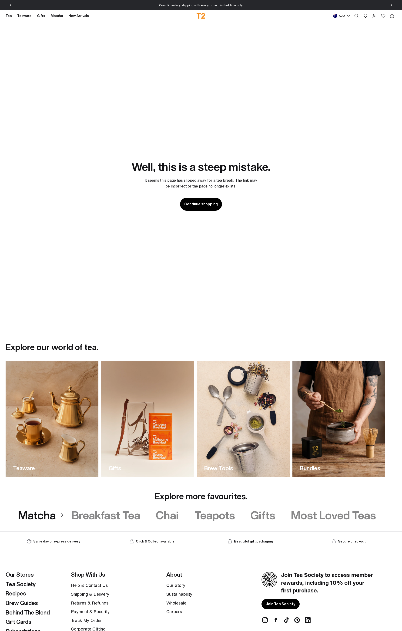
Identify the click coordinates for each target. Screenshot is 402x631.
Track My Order (86, 620)
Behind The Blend (28, 612)
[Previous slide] (11, 5)
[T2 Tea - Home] (201, 15)
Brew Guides (22, 603)
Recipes (16, 593)
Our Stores (20, 574)
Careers (174, 611)
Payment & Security (90, 611)
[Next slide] (391, 5)
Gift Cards (18, 622)
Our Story (175, 585)
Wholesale (176, 603)
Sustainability (179, 594)
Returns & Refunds (89, 603)
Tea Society (21, 584)
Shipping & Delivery (90, 594)
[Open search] (356, 15)
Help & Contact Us (89, 585)
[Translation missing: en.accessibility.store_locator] (365, 15)
